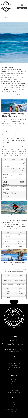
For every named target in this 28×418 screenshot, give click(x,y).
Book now (14, 301)
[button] (22, 5)
